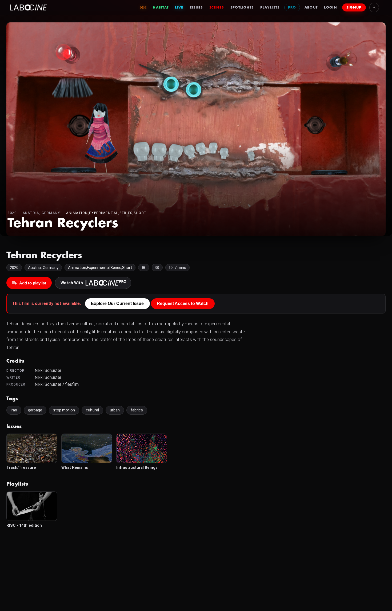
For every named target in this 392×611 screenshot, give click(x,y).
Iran (14, 410)
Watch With (72, 282)
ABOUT (311, 7)
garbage (35, 410)
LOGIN (330, 7)
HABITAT (161, 7)
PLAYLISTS (270, 7)
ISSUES (196, 7)
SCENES (216, 7)
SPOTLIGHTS (242, 7)
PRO (292, 7)
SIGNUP (354, 7)
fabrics (137, 410)
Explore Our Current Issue (117, 303)
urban (115, 410)
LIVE (179, 7)
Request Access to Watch (183, 303)
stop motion (64, 410)
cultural (92, 410)
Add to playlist (32, 283)
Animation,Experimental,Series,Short (106, 213)
